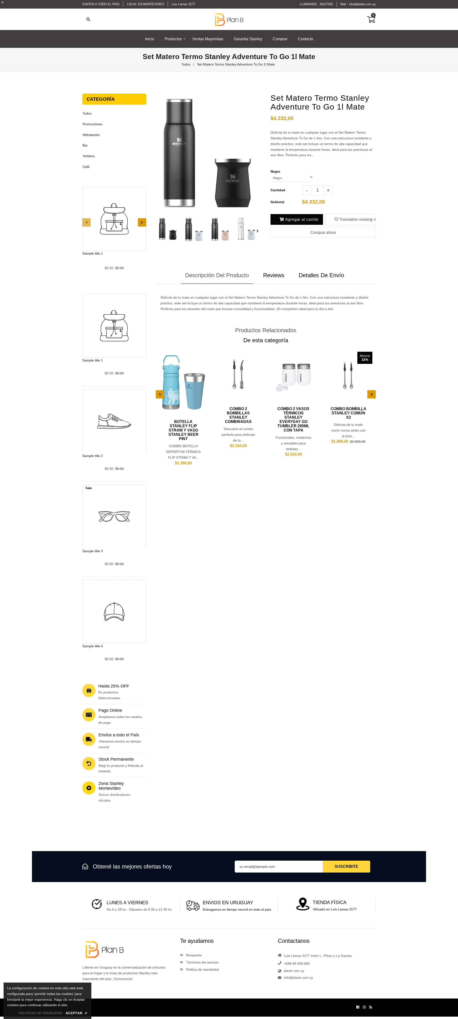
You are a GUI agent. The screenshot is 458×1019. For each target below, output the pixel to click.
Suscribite (346, 866)
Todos (185, 64)
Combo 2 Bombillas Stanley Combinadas (238, 415)
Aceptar (77, 1013)
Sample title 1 (92, 253)
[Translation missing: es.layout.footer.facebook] (357, 1007)
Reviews (273, 275)
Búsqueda (193, 955)
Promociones (92, 124)
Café (86, 167)
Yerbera (88, 156)
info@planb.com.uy (362, 4)
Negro (275, 171)
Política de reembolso (202, 969)
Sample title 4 (92, 646)
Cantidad (278, 190)
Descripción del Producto (217, 275)
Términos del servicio (202, 962)
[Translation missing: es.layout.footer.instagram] (364, 1007)
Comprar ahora (323, 233)
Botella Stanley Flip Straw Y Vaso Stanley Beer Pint (183, 430)
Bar (85, 145)
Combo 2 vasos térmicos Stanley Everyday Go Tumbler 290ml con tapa (293, 419)
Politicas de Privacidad (40, 1013)
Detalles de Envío (321, 275)
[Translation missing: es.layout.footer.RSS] (370, 1007)
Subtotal (277, 202)
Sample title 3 (92, 551)
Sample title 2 (92, 455)
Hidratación (91, 135)
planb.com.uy (294, 971)
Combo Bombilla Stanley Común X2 (348, 413)
